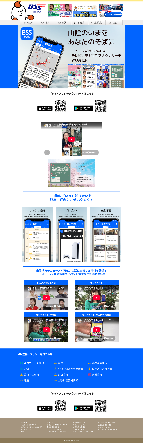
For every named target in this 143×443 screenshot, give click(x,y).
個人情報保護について (28, 425)
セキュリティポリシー (81, 425)
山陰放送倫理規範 (104, 425)
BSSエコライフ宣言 (54, 429)
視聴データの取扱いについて (57, 425)
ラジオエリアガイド (80, 429)
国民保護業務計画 (53, 427)
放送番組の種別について (106, 423)
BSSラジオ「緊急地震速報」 (108, 429)
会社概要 (24, 423)
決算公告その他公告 (105, 427)
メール (23, 431)
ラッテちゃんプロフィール (56, 431)
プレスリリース (26, 429)
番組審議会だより (79, 423)
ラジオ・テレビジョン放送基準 (32, 427)
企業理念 (50, 423)
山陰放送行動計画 (79, 427)
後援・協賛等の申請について (83, 431)
